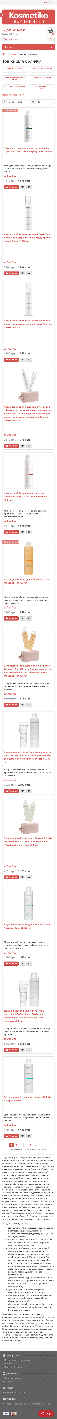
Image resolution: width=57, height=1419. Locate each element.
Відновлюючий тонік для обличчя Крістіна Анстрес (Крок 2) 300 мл (28, 926)
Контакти (8, 1381)
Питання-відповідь (13, 1367)
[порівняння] (29, 187)
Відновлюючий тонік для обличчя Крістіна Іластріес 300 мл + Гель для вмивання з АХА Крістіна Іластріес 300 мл (28, 841)
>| (45, 1145)
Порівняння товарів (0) (13, 95)
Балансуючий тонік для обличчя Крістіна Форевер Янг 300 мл (27, 581)
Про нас (8, 1363)
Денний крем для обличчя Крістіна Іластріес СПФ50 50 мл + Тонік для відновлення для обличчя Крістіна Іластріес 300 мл (24, 1015)
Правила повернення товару (18, 1360)
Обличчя (11, 54)
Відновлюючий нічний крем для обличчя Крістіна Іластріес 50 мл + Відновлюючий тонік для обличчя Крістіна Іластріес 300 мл (27, 757)
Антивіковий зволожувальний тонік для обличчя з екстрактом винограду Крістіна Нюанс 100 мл (28, 324)
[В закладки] (22, 187)
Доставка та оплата (13, 1378)
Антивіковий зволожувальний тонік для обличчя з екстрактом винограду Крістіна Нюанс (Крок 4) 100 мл (28, 237)
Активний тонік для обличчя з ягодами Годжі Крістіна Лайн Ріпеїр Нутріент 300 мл (28, 150)
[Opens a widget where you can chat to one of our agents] (46, 1414)
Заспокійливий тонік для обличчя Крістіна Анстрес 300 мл (28, 1099)
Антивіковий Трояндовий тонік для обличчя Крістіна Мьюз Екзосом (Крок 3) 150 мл (27, 496)
